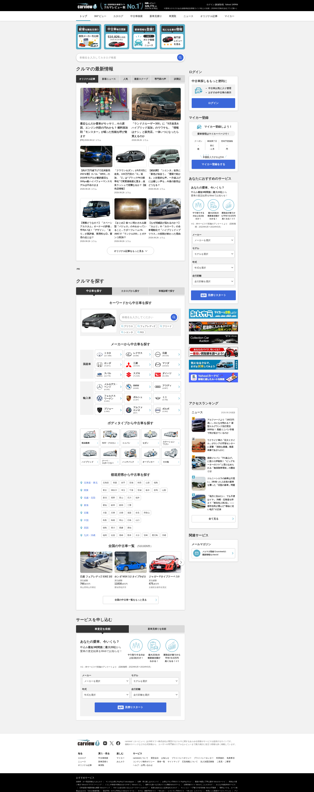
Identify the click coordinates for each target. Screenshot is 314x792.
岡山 (121, 520)
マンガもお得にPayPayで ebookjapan (120, 782)
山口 (138, 520)
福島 (156, 483)
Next (181, 562)
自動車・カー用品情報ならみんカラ (89, 782)
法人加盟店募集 (207, 761)
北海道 (106, 483)
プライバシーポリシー (181, 758)
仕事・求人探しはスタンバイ (148, 782)
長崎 (121, 535)
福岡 (105, 535)
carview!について (140, 758)
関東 (86, 490)
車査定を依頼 (102, 629)
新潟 (105, 498)
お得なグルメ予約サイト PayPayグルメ (177, 782)
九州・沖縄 (89, 535)
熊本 (129, 535)
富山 (121, 498)
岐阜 (113, 505)
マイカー (229, 16)
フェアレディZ (147, 326)
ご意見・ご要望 (223, 761)
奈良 (138, 513)
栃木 (148, 490)
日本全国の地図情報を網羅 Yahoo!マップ (94, 788)
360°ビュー (100, 16)
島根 (113, 520)
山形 (148, 483)
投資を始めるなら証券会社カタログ (164, 788)
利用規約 (220, 758)
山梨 (164, 490)
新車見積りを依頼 (157, 629)
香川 (113, 528)
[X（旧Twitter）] (111, 743)
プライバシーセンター (204, 758)
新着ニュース (109, 79)
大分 (138, 535)
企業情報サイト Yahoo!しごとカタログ (198, 784)
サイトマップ (173, 761)
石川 (129, 498)
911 (142, 332)
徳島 (105, 528)
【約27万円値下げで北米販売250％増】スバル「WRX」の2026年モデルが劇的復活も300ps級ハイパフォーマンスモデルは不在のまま (96, 177)
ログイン (210, 4)
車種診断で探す (167, 291)
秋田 (139, 483)
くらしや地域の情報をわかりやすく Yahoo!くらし (123, 784)
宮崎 (146, 535)
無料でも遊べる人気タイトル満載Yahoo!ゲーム (162, 784)
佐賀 (113, 535)
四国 (86, 528)
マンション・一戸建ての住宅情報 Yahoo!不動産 (198, 788)
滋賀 (129, 513)
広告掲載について (190, 761)
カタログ (118, 16)
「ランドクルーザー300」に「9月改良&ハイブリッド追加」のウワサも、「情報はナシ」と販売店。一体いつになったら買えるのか (155, 130)
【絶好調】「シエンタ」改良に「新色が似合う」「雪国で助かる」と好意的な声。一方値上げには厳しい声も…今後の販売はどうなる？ (164, 177)
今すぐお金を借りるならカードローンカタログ (130, 788)
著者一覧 (161, 761)
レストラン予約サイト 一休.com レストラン (185, 791)
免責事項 (231, 758)
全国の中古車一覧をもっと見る (131, 599)
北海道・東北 (91, 483)
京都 (121, 513)
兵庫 (113, 513)
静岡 (121, 505)
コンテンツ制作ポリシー (144, 761)
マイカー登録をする (213, 164)
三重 (129, 505)
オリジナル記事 (209, 16)
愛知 (105, 505)
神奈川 (114, 490)
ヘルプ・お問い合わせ (143, 765)
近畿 (86, 513)
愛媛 (121, 528)
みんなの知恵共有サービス (226, 784)
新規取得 (219, 4)
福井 (138, 498)
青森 (115, 483)
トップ (83, 16)
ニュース (188, 16)
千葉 (131, 490)
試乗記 (177, 79)
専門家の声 (160, 79)
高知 (129, 528)
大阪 (105, 513)
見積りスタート (134, 707)
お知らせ (165, 758)
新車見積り (156, 16)
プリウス (128, 326)
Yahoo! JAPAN (231, 4)
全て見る (213, 518)
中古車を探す (94, 290)
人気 (125, 79)
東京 (105, 490)
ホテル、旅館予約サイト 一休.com (151, 791)
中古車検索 (136, 16)
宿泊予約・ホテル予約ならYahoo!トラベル (118, 791)
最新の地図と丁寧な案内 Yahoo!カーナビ (210, 782)
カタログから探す (130, 291)
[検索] (180, 57)
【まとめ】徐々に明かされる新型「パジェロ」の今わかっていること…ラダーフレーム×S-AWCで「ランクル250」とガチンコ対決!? (130, 230)
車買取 (172, 16)
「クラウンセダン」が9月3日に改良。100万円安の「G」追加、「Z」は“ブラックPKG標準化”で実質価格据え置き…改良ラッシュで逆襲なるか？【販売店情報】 (130, 179)
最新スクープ (141, 79)
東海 (86, 505)
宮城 (131, 483)
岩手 (123, 483)
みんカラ (120, 761)
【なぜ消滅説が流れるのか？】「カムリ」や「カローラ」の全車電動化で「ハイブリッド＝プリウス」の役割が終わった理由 (164, 228)
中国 (86, 520)
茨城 (139, 490)
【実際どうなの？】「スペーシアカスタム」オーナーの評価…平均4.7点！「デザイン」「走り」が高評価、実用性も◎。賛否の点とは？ (96, 230)
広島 (129, 520)
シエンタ (128, 332)
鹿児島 (155, 535)
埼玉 (123, 490)
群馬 (156, 490)
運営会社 (155, 758)
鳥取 (105, 520)
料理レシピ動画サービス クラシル (218, 791)
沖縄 (164, 535)
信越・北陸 (89, 498)
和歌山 (147, 513)
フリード (167, 326)
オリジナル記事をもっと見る (129, 251)
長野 (113, 498)
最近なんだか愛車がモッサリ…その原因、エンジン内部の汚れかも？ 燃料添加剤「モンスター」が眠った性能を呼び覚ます (104, 130)
